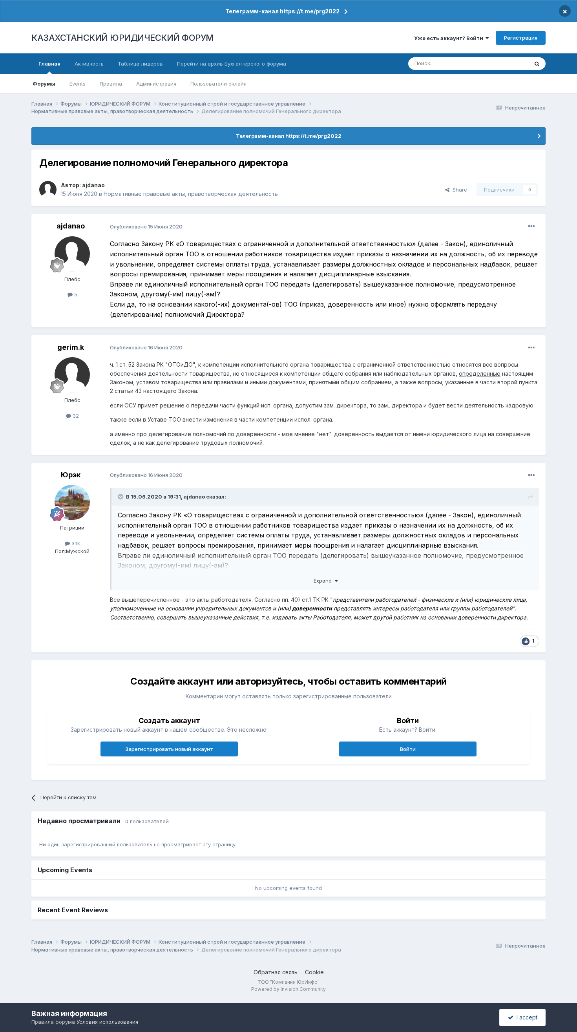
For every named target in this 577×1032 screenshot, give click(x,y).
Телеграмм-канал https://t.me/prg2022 (282, 11)
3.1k (75, 543)
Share (458, 189)
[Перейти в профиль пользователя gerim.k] (72, 375)
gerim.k (70, 347)
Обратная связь (276, 972)
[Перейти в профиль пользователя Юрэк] (72, 502)
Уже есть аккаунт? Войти (450, 38)
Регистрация (520, 38)
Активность (89, 63)
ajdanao (93, 185)
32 (75, 416)
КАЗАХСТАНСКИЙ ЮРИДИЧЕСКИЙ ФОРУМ (122, 38)
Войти (408, 749)
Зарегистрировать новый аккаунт (169, 749)
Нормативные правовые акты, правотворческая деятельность (191, 193)
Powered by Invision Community (288, 989)
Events (77, 83)
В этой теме (504, 63)
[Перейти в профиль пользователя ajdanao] (48, 189)
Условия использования (107, 1022)
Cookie (314, 972)
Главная (49, 63)
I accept (525, 1017)
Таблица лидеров (140, 63)
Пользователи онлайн (218, 83)
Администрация (156, 83)
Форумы (44, 83)
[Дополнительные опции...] (531, 226)
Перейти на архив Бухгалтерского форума (231, 63)
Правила (111, 83)
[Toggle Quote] (121, 496)
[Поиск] (537, 63)
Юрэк (70, 475)
